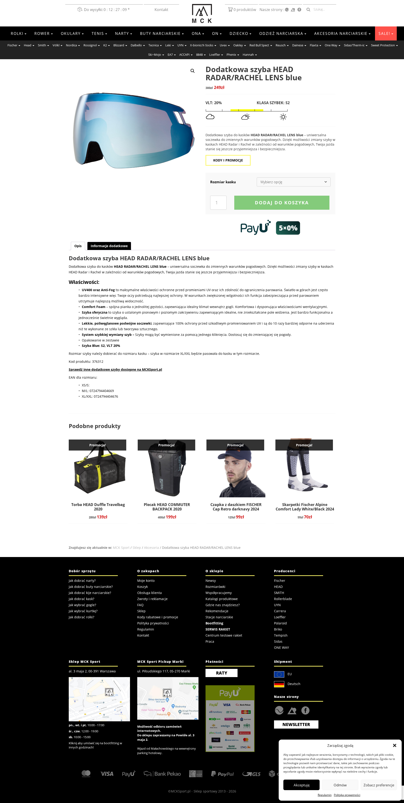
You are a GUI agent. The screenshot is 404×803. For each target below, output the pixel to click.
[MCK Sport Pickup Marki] (167, 698)
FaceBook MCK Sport (304, 709)
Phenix (231, 54)
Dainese (297, 45)
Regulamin (325, 795)
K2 (105, 45)
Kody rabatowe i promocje (157, 617)
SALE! (384, 33)
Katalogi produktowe (222, 599)
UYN (180, 45)
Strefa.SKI (292, 710)
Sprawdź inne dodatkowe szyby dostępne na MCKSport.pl (115, 369)
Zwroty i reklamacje (152, 599)
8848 (199, 54)
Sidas (278, 641)
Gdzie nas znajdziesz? (223, 605)
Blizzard (118, 45)
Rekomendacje (217, 611)
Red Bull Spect (259, 45)
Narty (122, 33)
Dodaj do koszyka (282, 202)
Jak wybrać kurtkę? (83, 611)
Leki (168, 45)
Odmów (340, 785)
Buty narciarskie (160, 33)
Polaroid (280, 623)
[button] (394, 745)
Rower (42, 33)
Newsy (211, 580)
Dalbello (136, 45)
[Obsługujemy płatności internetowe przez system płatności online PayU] (236, 718)
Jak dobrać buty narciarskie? (91, 586)
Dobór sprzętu (82, 571)
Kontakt (161, 9)
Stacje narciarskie (219, 617)
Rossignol (90, 45)
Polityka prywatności (347, 795)
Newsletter (296, 724)
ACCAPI (184, 54)
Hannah (248, 54)
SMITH (279, 592)
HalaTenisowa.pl (279, 710)
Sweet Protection (383, 45)
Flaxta (314, 45)
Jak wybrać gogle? (82, 605)
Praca (210, 641)
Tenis (98, 33)
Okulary (71, 33)
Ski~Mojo (154, 54)
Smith (42, 45)
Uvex (223, 45)
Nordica (71, 45)
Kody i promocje (228, 160)
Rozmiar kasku (223, 182)
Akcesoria (151, 547)
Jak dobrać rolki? (81, 617)
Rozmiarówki (215, 586)
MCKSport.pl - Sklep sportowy (194, 791)
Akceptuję (302, 785)
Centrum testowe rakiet (224, 635)
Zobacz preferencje (379, 785)
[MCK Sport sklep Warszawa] (99, 699)
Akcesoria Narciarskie (341, 33)
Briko (278, 629)
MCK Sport (121, 547)
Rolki (17, 33)
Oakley (238, 45)
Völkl (56, 45)
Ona (196, 33)
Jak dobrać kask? (81, 599)
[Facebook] (299, 10)
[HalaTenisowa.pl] (287, 10)
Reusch (281, 45)
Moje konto (146, 580)
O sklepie (215, 571)
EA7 (170, 54)
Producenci (285, 571)
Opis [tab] (78, 246)
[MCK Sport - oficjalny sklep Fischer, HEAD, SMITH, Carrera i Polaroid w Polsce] (202, 13)
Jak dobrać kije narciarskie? (90, 592)
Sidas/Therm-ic (354, 45)
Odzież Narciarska (281, 33)
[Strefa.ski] (293, 9)
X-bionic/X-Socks (201, 45)
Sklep (137, 547)
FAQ (140, 605)
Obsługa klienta (149, 592)
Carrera (280, 611)
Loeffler (214, 54)
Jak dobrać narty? (82, 580)
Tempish (281, 635)
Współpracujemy (219, 592)
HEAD (278, 586)
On (215, 33)
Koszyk (142, 586)
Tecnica (153, 45)
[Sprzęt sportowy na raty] (270, 228)
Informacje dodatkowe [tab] (109, 246)
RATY (221, 673)
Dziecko (239, 33)
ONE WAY (281, 647)
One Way (331, 45)
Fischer (12, 45)
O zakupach (148, 571)
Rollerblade (283, 599)
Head (27, 45)
